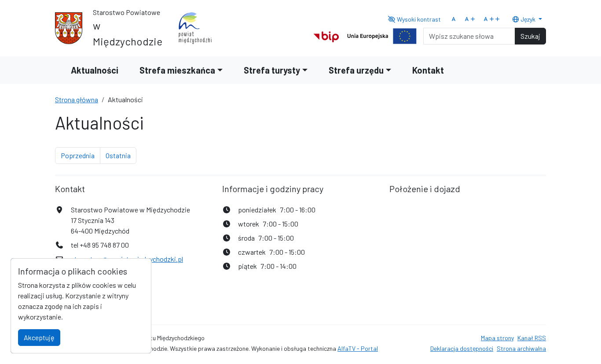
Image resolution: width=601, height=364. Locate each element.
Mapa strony (497, 338)
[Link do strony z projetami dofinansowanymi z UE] (382, 35)
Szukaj (530, 36)
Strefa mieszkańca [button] (177, 70)
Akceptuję (39, 337)
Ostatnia (121, 155)
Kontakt (428, 70)
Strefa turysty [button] (272, 70)
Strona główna (76, 99)
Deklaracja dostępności (461, 348)
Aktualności (94, 70)
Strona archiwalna (521, 348)
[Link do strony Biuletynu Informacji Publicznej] (326, 35)
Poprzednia (80, 155)
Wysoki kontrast (418, 19)
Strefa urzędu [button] (356, 70)
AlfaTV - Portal (357, 348)
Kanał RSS (531, 338)
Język (528, 19)
